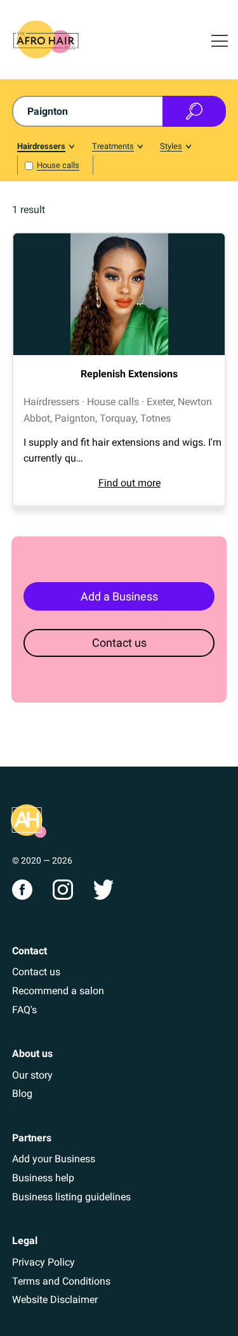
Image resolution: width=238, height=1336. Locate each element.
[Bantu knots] (175, 148)
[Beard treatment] (117, 148)
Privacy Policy (43, 1262)
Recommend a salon (58, 991)
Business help (43, 1178)
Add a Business (119, 596)
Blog (22, 1093)
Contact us (119, 642)
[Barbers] (45, 148)
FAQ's (24, 1010)
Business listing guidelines (71, 1197)
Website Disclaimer (55, 1300)
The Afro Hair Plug (28, 821)
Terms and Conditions (61, 1281)
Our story (32, 1075)
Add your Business (53, 1159)
